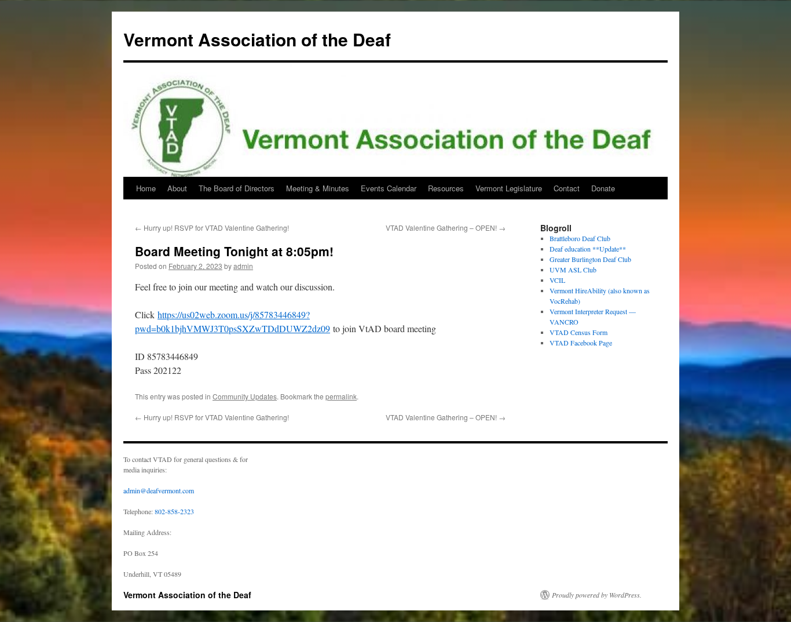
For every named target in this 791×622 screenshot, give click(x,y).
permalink (341, 396)
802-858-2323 (174, 511)
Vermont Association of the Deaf (257, 39)
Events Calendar (388, 188)
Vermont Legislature (508, 188)
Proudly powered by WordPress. (597, 594)
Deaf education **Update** (588, 248)
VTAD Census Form (578, 332)
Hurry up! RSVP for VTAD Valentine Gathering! (212, 227)
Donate (603, 188)
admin (243, 266)
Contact (567, 188)
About (177, 188)
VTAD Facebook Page (581, 342)
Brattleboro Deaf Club (580, 238)
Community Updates (245, 396)
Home (146, 188)
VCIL (557, 280)
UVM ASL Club (573, 269)
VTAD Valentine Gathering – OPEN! (446, 227)
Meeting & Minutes (317, 188)
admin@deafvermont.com (158, 490)
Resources (446, 188)
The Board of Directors (236, 188)
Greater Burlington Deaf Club (590, 259)
